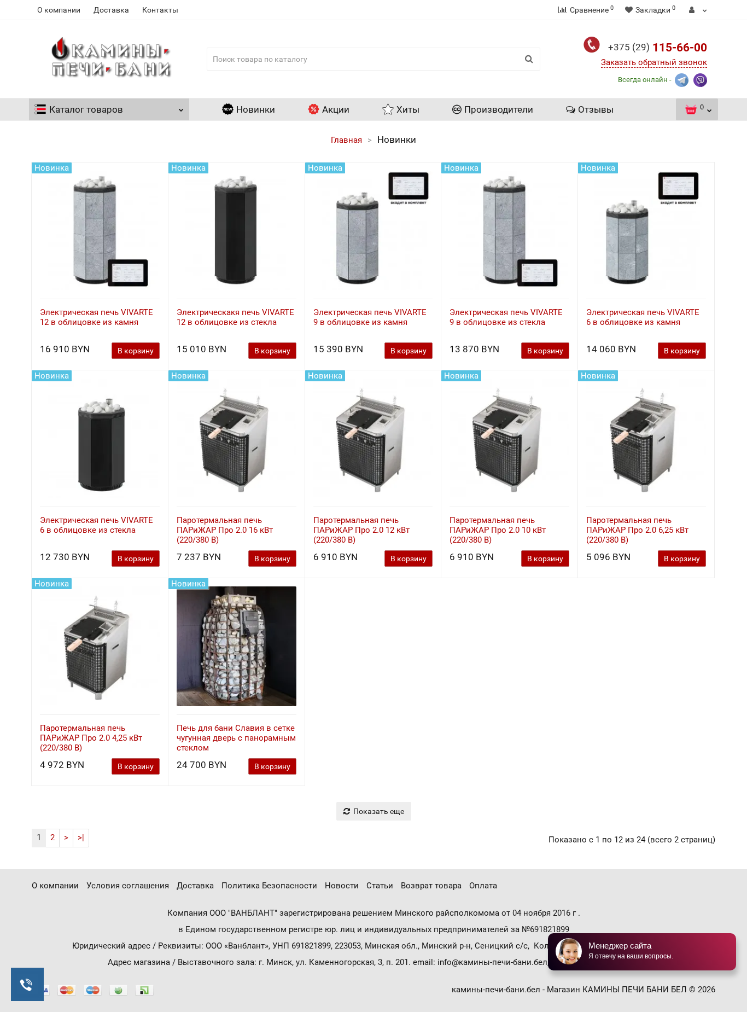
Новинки (255, 109)
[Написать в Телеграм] (681, 79)
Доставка (111, 9)
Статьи (379, 886)
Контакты (160, 9)
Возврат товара (431, 886)
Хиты (407, 109)
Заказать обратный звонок (654, 62)
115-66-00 (657, 47)
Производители (498, 109)
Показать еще (378, 811)
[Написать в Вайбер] (700, 79)
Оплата (483, 886)
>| (81, 837)
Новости (342, 886)
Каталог (86, 109)
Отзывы (596, 109)
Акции (335, 109)
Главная (346, 140)
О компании (58, 9)
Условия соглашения (127, 886)
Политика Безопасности (269, 886)
